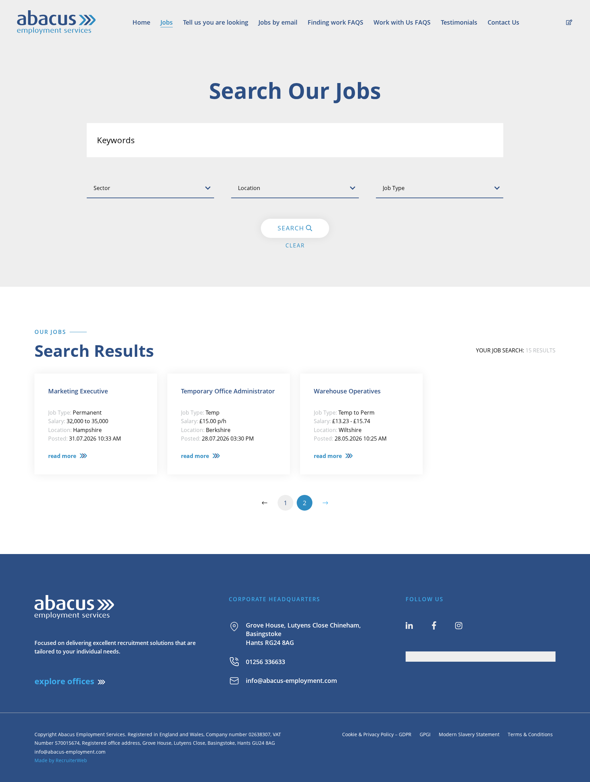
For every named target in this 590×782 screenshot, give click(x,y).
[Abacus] (56, 22)
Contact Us (503, 22)
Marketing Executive (78, 391)
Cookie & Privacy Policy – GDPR (376, 734)
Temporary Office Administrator (228, 391)
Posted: (58, 438)
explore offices (64, 681)
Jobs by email (277, 22)
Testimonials (459, 22)
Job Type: (59, 412)
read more (62, 456)
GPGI (425, 734)
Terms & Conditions (532, 734)
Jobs (166, 22)
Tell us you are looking (215, 22)
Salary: (56, 421)
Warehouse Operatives (347, 391)
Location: (60, 430)
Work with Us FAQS (402, 22)
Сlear (295, 245)
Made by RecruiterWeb (60, 760)
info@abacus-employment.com (291, 680)
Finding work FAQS (335, 22)
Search (291, 228)
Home (141, 22)
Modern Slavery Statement (469, 734)
